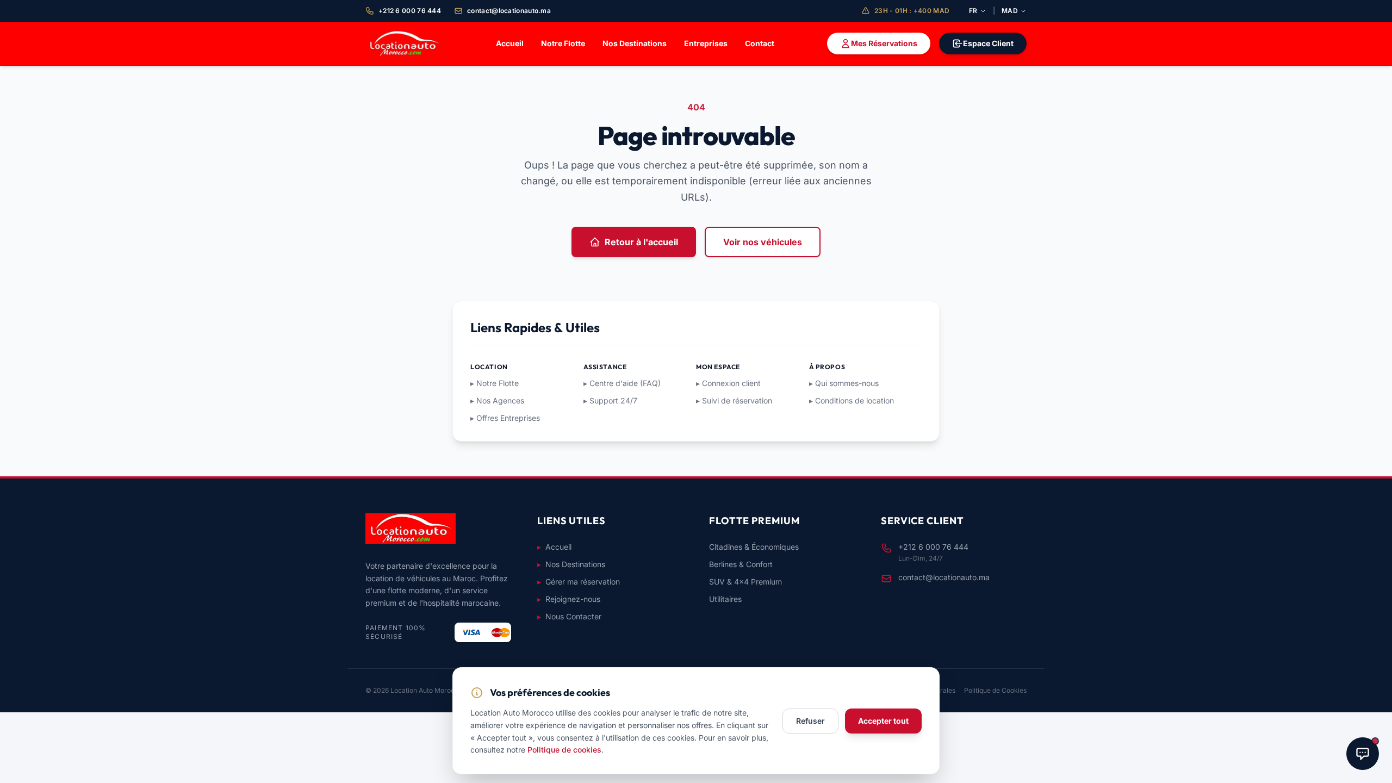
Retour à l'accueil (641, 242)
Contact (759, 43)
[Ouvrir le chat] (1362, 753)
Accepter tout (883, 720)
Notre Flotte (563, 43)
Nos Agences (497, 400)
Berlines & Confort (741, 564)
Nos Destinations (634, 43)
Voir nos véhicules (762, 242)
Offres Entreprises (505, 417)
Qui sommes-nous (844, 383)
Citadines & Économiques (754, 546)
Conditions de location (851, 400)
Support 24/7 (610, 400)
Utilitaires (725, 599)
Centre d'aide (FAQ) (622, 383)
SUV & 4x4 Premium (745, 581)
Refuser (810, 720)
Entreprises (706, 43)
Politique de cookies (564, 749)
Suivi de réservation (734, 400)
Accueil (510, 43)
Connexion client (728, 383)
